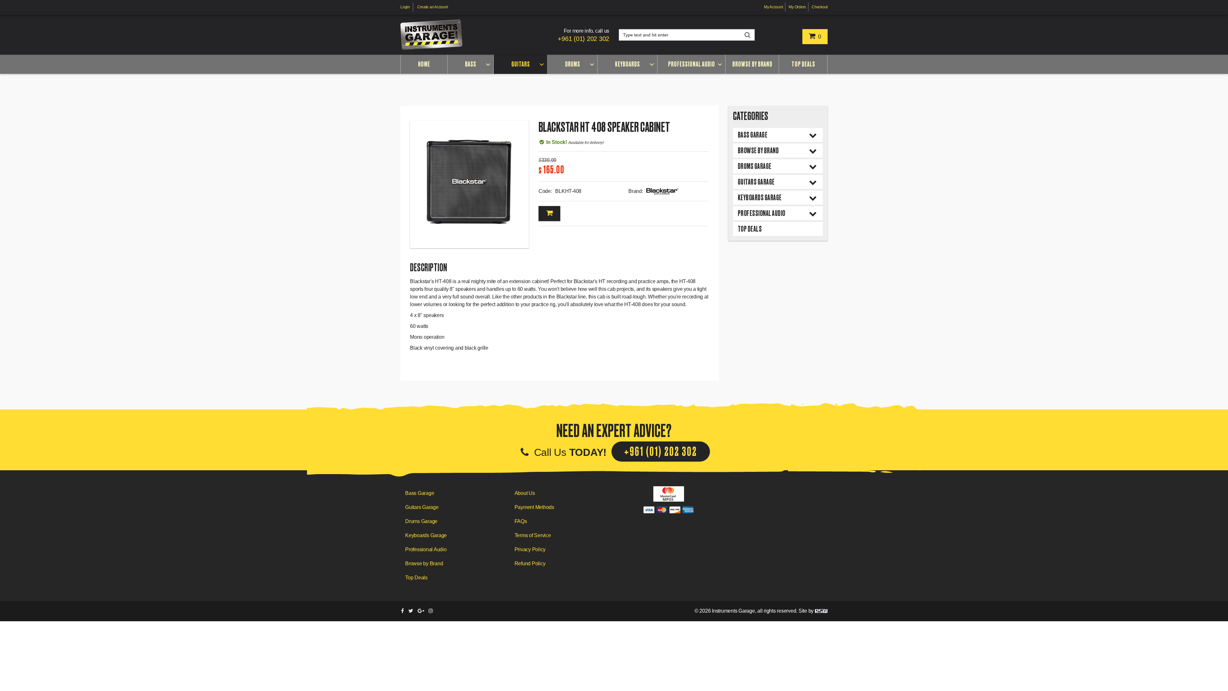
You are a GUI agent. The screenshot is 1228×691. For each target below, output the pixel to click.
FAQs (521, 521)
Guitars (520, 64)
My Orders (797, 7)
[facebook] (402, 611)
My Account (773, 7)
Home (424, 64)
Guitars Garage (756, 182)
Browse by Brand (752, 64)
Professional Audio (691, 64)
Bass (470, 64)
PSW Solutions (821, 611)
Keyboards (627, 64)
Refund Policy (530, 563)
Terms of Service (533, 535)
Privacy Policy (530, 549)
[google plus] (421, 611)
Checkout (820, 7)
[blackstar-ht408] (469, 184)
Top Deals (803, 64)
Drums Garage (755, 166)
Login (405, 7)
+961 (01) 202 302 (583, 38)
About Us (525, 493)
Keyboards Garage (760, 197)
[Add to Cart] (549, 213)
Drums (572, 64)
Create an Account (432, 7)
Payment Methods (534, 507)
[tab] (778, 135)
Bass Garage (753, 135)
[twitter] (410, 611)
